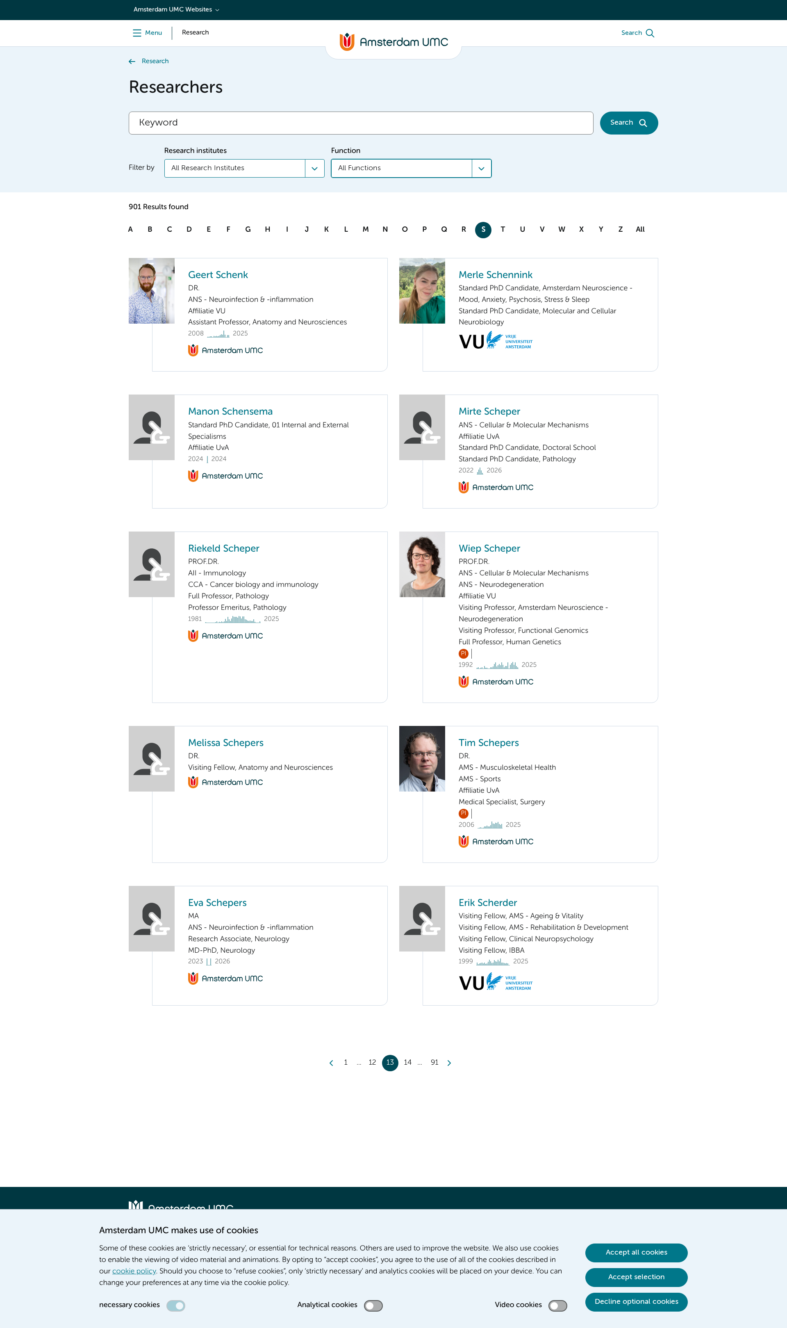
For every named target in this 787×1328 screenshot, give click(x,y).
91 (435, 1063)
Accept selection (636, 1277)
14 (408, 1063)
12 (372, 1063)
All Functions (359, 168)
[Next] (449, 1063)
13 (390, 1063)
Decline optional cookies (636, 1301)
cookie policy (134, 1272)
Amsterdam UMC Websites (173, 10)
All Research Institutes (207, 168)
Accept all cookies (636, 1252)
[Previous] (331, 1063)
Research (155, 61)
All (640, 230)
